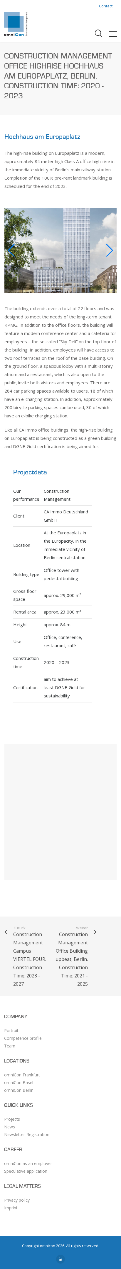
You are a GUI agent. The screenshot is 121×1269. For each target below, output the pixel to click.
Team (9, 1046)
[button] (110, 250)
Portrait (11, 1030)
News (9, 1127)
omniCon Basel (18, 1082)
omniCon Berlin (18, 1090)
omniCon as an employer (28, 1163)
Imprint (11, 1208)
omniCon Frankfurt (22, 1075)
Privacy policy (17, 1200)
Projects (12, 1119)
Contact (105, 6)
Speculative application (25, 1171)
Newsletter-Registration (26, 1134)
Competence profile (23, 1038)
